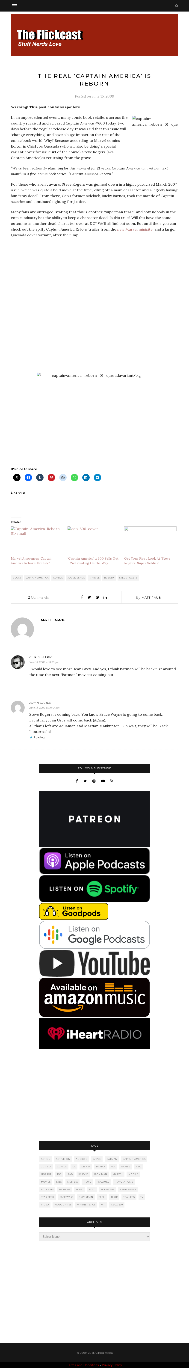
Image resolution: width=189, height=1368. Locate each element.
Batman (111, 1159)
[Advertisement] (94, 1095)
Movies (46, 1182)
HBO (138, 1166)
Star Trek (47, 1197)
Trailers (129, 1197)
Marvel (94, 577)
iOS (59, 1174)
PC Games (103, 1182)
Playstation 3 (124, 1182)
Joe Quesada (76, 577)
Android (82, 1159)
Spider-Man (128, 1189)
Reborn (109, 577)
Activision (63, 1159)
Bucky (17, 577)
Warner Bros (86, 1204)
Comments (38, 597)
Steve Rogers (128, 577)
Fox (113, 1166)
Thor (114, 1197)
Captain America (37, 577)
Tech (102, 1197)
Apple (97, 1159)
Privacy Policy (112, 1365)
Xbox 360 (117, 1204)
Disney (86, 1166)
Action (45, 1159)
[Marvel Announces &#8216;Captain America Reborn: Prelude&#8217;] (37, 541)
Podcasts (47, 1189)
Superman (86, 1197)
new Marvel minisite (135, 229)
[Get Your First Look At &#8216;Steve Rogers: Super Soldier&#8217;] (150, 541)
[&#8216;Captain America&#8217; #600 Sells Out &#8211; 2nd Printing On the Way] (94, 541)
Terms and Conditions (83, 1365)
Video (45, 1204)
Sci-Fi (79, 1189)
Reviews (65, 1189)
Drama (100, 1166)
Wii (103, 1204)
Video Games (63, 1204)
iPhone (83, 1174)
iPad (70, 1174)
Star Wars (67, 1197)
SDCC (92, 1189)
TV (141, 1197)
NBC (59, 1182)
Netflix (72, 1182)
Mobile (133, 1174)
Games (125, 1166)
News (87, 1182)
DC (74, 1166)
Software (108, 1189)
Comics (58, 577)
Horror (46, 1174)
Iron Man (100, 1174)
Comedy (46, 1166)
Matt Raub (151, 597)
